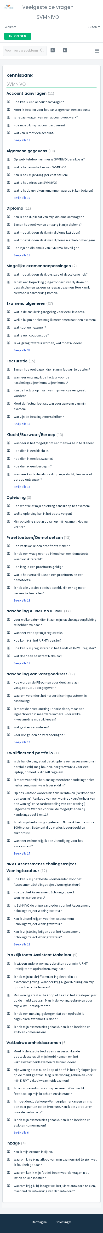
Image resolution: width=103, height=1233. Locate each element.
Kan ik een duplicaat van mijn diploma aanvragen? (49, 217)
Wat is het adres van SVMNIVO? (35, 182)
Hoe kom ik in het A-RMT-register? (38, 640)
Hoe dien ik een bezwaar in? (33, 458)
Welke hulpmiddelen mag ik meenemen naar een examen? (55, 320)
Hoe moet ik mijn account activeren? (39, 125)
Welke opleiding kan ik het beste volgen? (43, 513)
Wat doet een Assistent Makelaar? (38, 656)
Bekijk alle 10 (22, 198)
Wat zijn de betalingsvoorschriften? (39, 416)
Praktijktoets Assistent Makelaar (41, 955)
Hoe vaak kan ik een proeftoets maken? (42, 546)
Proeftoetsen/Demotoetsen (37, 537)
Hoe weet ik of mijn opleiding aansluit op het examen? (52, 506)
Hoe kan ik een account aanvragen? (39, 102)
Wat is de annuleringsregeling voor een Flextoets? (50, 312)
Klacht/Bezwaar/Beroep (34, 434)
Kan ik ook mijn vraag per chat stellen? (41, 175)
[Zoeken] (42, 51)
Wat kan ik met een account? (34, 133)
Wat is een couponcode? (31, 335)
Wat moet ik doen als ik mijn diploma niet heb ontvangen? (54, 240)
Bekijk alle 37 (22, 350)
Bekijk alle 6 (21, 1133)
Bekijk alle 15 (22, 424)
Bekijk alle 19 (22, 742)
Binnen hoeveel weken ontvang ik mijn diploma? (48, 224)
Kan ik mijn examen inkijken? (33, 1152)
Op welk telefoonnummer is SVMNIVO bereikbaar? (49, 159)
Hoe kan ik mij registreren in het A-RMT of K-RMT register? (55, 648)
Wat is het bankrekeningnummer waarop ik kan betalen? (53, 190)
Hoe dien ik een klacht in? (32, 450)
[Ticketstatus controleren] (52, 50)
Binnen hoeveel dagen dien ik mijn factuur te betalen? (52, 369)
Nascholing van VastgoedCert (40, 674)
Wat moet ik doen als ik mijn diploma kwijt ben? (47, 232)
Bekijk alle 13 (22, 487)
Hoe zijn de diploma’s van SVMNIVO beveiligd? (46, 248)
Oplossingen (64, 1222)
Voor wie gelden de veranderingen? (39, 735)
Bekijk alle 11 (22, 140)
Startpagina (39, 1222)
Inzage (15, 1143)
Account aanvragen (29, 93)
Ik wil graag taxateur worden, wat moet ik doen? (48, 343)
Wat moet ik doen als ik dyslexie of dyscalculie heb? (51, 274)
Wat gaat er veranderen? (31, 727)
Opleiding (18, 497)
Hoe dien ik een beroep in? (33, 466)
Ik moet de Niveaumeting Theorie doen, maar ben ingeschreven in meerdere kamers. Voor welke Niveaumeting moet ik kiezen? (49, 714)
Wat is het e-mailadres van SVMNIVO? (40, 167)
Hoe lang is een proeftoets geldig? (38, 567)
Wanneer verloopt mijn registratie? (38, 633)
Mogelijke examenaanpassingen (40, 266)
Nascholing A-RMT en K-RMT (37, 611)
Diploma (18, 208)
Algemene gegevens (30, 151)
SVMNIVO (16, 84)
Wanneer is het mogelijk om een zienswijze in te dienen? (54, 443)
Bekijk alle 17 (22, 663)
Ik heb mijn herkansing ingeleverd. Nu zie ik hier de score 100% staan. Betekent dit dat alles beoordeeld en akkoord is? (54, 827)
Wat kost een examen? (30, 327)
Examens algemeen (29, 303)
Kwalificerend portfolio (32, 753)
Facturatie (20, 361)
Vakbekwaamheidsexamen (35, 1042)
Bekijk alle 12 (22, 944)
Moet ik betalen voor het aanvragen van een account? (52, 109)
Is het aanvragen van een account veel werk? (46, 117)
